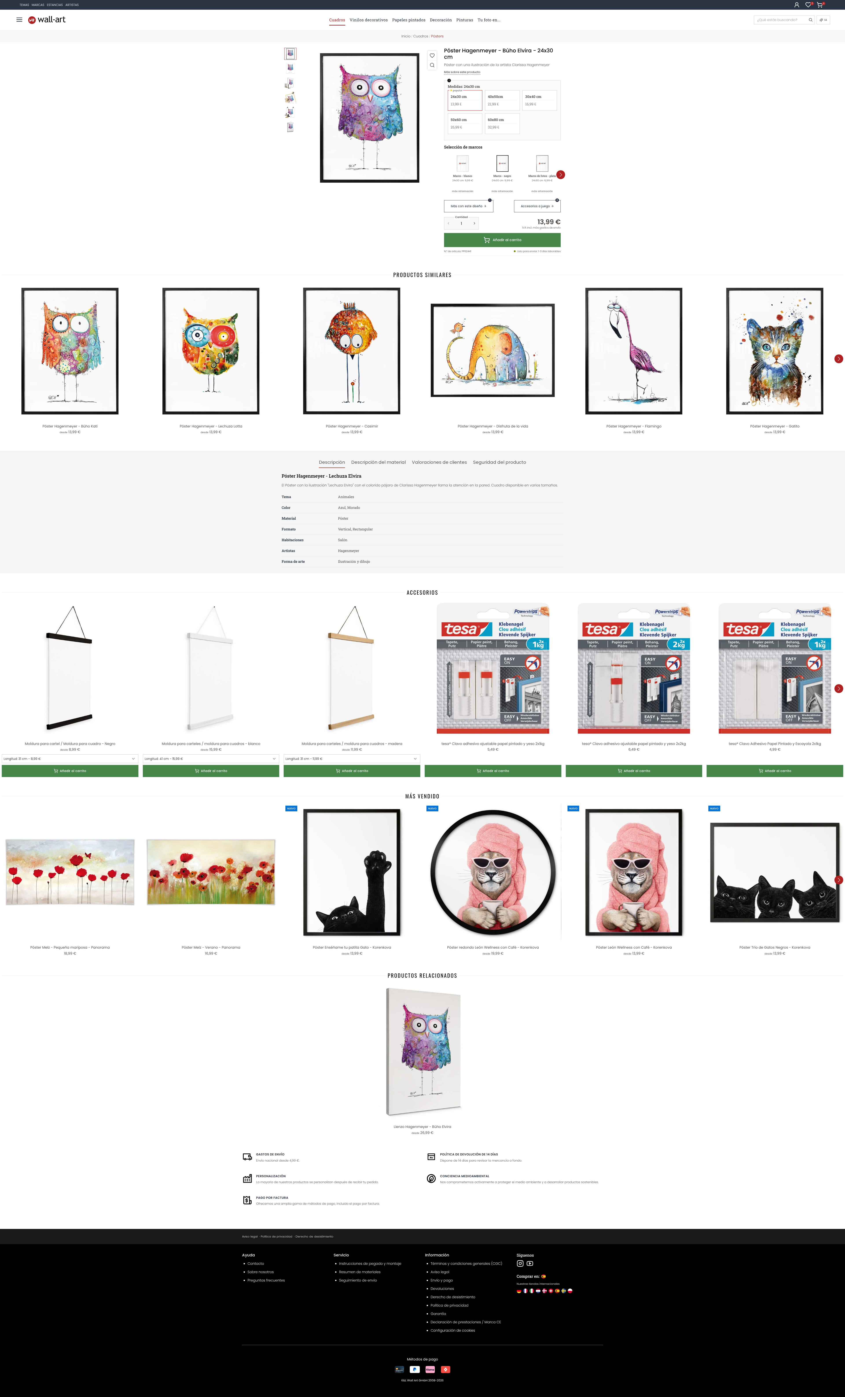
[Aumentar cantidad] (474, 223)
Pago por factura (272, 1197)
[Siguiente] (560, 174)
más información (462, 191)
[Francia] (525, 1291)
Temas (24, 5)
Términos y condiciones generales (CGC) (466, 1263)
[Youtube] (529, 1263)
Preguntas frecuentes (266, 1280)
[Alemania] (519, 1291)
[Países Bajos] (538, 1291)
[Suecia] (563, 1291)
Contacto (256, 1263)
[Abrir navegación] (19, 19)
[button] (370, 117)
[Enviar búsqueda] (810, 20)
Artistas (72, 5)
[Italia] (531, 1291)
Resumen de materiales (359, 1271)
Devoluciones (442, 1288)
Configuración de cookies (453, 1330)
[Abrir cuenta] (797, 5)
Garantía (438, 1313)
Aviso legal (250, 1236)
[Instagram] (520, 1263)
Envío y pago (442, 1280)
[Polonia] (570, 1291)
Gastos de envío (270, 1154)
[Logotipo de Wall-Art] (47, 20)
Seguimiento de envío (358, 1280)
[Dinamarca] (544, 1291)
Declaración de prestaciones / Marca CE (466, 1322)
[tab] (332, 462)
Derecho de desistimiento (314, 1236)
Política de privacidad (276, 1236)
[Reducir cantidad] (448, 223)
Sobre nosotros (261, 1271)
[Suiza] (551, 1291)
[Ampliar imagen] (432, 65)
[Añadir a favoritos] (432, 55)
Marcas (38, 5)
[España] (557, 1291)
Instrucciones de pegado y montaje (370, 1263)
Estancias (55, 5)
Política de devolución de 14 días (469, 1154)
